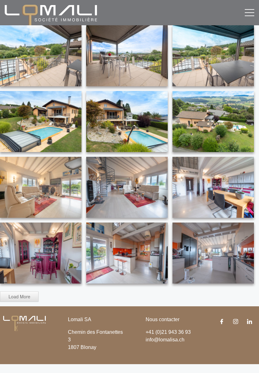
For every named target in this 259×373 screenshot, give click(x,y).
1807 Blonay (82, 347)
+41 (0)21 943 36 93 (168, 332)
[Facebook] (221, 322)
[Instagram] (235, 322)
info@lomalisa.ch (165, 339)
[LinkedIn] (249, 322)
